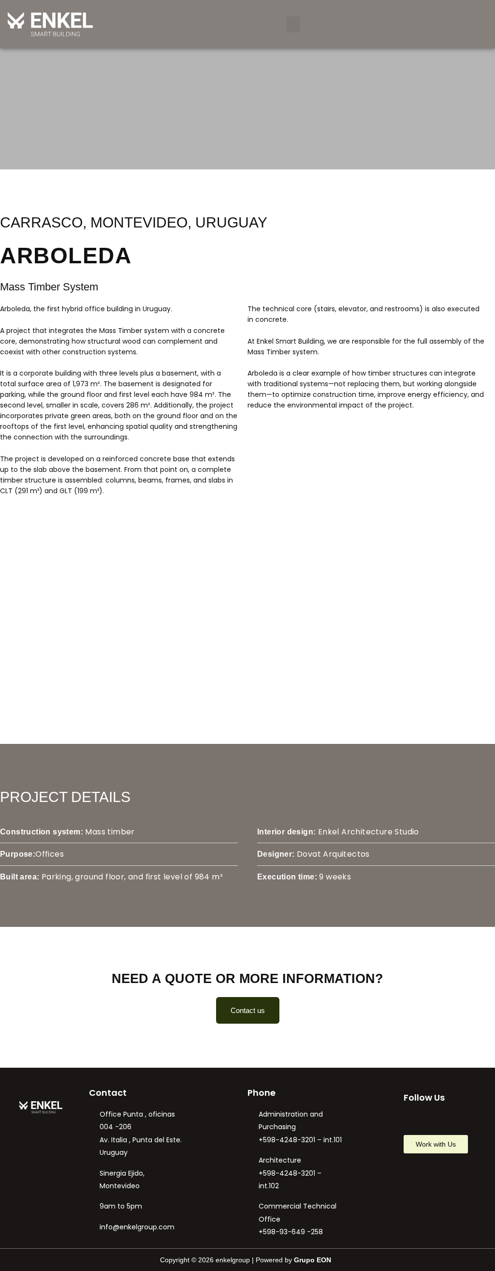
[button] (293, 24)
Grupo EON (312, 1260)
